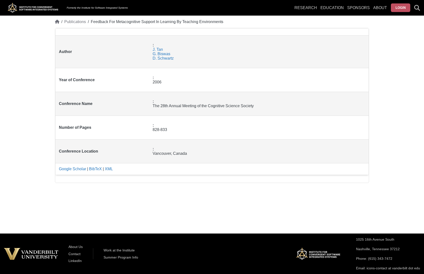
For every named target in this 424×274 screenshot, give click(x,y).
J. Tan (158, 49)
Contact (74, 254)
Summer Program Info (121, 257)
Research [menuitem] (305, 8)
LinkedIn (75, 261)
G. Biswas (161, 54)
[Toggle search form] (417, 8)
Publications (75, 22)
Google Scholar (72, 169)
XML (109, 169)
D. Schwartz (163, 58)
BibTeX (95, 169)
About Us (75, 247)
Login (401, 8)
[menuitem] (358, 11)
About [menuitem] (380, 8)
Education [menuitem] (332, 8)
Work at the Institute (119, 250)
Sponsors (358, 8)
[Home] (57, 22)
